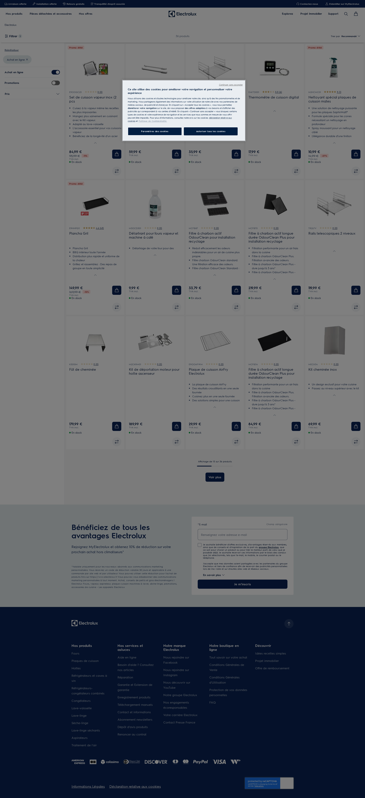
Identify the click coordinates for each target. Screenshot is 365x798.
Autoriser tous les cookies (210, 131)
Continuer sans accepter (231, 84)
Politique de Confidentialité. (153, 121)
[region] (184, 110)
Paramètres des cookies (154, 131)
